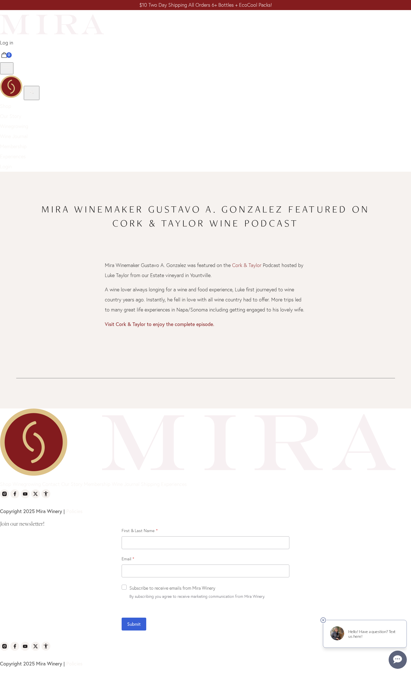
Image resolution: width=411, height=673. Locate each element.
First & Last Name (138, 530)
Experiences (13, 156)
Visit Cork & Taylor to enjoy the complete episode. (160, 324)
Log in (6, 42)
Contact (51, 484)
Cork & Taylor (246, 265)
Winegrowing (14, 126)
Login (6, 166)
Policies (74, 511)
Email (126, 558)
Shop (5, 106)
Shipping (150, 484)
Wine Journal (14, 136)
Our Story (10, 116)
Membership (13, 146)
